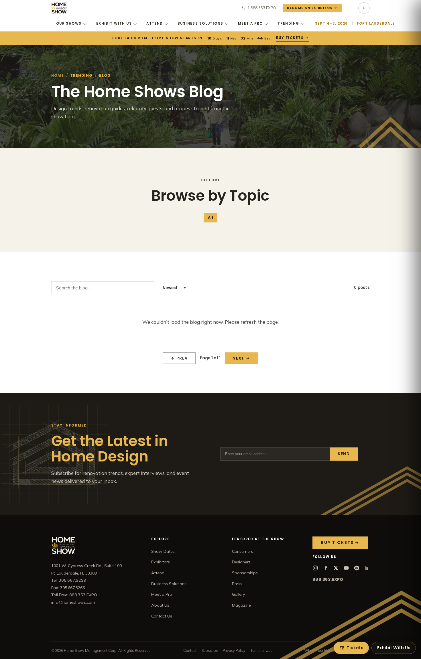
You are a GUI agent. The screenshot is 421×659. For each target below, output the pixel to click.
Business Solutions (200, 23)
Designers (241, 562)
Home (57, 75)
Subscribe (210, 650)
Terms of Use (261, 650)
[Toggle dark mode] (364, 8)
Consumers (242, 551)
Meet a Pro (250, 23)
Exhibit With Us (114, 23)
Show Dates (163, 551)
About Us (160, 605)
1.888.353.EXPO (261, 7)
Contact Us (161, 616)
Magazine (241, 605)
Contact (189, 650)
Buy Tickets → (292, 37)
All (210, 217)
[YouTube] (346, 568)
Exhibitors (160, 562)
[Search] (350, 8)
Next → (241, 358)
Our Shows (69, 23)
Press (237, 583)
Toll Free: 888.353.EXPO (74, 594)
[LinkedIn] (367, 568)
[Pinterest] (356, 568)
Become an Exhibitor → (312, 7)
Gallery (238, 594)
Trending (288, 23)
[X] (336, 568)
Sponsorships (245, 572)
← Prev (179, 358)
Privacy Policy (234, 650)
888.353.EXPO (327, 579)
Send (344, 454)
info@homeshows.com (73, 602)
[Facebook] (325, 568)
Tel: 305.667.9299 (68, 580)
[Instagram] (315, 568)
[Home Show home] (59, 8)
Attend (154, 23)
